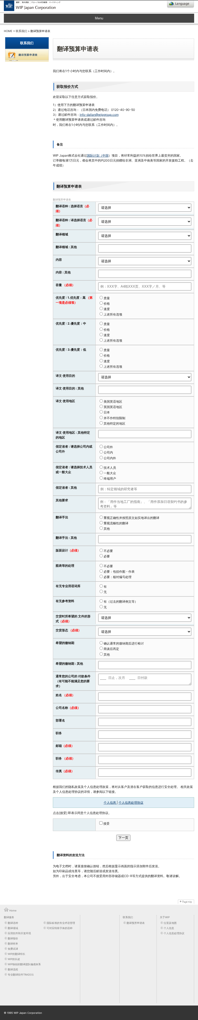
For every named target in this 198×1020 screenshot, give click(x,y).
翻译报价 (13, 938)
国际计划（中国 (98, 155)
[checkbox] (144, 306)
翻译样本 (13, 943)
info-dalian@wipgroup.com (99, 115)
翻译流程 (13, 969)
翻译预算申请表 (136, 922)
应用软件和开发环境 (19, 933)
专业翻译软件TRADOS (21, 974)
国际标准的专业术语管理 (61, 922)
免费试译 (13, 948)
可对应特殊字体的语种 (59, 928)
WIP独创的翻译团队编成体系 (24, 964)
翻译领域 (13, 928)
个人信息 (110, 802)
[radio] (144, 298)
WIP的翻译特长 (16, 953)
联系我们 (21, 31)
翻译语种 (13, 922)
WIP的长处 (14, 959)
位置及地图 (170, 922)
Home (12, 910)
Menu (99, 18)
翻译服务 (9, 917)
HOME (8, 31)
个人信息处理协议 (131, 802)
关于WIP (165, 917)
